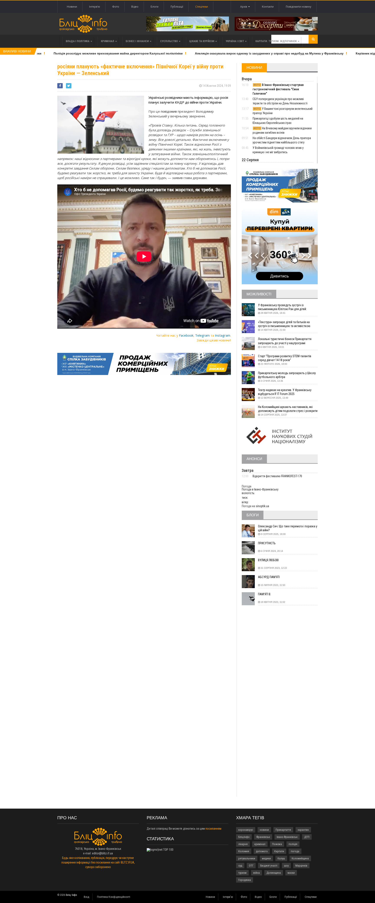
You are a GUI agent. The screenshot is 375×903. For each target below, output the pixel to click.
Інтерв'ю (94, 6)
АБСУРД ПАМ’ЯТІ (269, 577)
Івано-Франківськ (287, 837)
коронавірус (245, 829)
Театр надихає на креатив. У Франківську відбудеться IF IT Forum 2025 (284, 392)
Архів (244, 6)
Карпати (279, 851)
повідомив (169, 111)
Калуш (281, 858)
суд (240, 865)
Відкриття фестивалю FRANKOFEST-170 (277, 476)
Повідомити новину (298, 6)
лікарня (243, 844)
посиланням (213, 828)
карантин (303, 829)
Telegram (202, 335)
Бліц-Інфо (244, 837)
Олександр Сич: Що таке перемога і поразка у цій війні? (287, 528)
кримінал (259, 844)
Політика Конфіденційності (113, 896)
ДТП (306, 837)
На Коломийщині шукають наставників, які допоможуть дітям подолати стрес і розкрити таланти (287, 409)
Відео (134, 6)
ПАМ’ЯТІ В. (264, 594)
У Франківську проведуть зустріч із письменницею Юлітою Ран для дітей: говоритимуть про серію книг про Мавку (284, 307)
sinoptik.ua (262, 506)
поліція (293, 844)
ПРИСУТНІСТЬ (267, 543)
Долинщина (273, 872)
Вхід (86, 896)
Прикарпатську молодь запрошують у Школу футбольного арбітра (287, 375)
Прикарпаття (283, 829)
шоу (286, 865)
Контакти (268, 6)
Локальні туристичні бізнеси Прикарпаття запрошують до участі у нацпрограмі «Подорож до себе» (284, 341)
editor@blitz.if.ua (102, 853)
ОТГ (251, 865)
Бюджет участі (268, 865)
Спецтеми (201, 6)
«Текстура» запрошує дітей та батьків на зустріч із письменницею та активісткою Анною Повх (284, 324)
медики (266, 858)
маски (291, 872)
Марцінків (301, 865)
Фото (115, 6)
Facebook (186, 335)
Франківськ (263, 837)
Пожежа (277, 844)
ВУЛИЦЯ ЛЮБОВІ (268, 560)
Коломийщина (300, 858)
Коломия (243, 851)
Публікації (177, 6)
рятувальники (246, 858)
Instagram (222, 335)
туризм (242, 872)
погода (295, 851)
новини (264, 829)
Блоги (154, 6)
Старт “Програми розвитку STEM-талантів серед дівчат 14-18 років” (284, 358)
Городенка (244, 880)
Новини (72, 6)
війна (256, 872)
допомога (262, 851)
